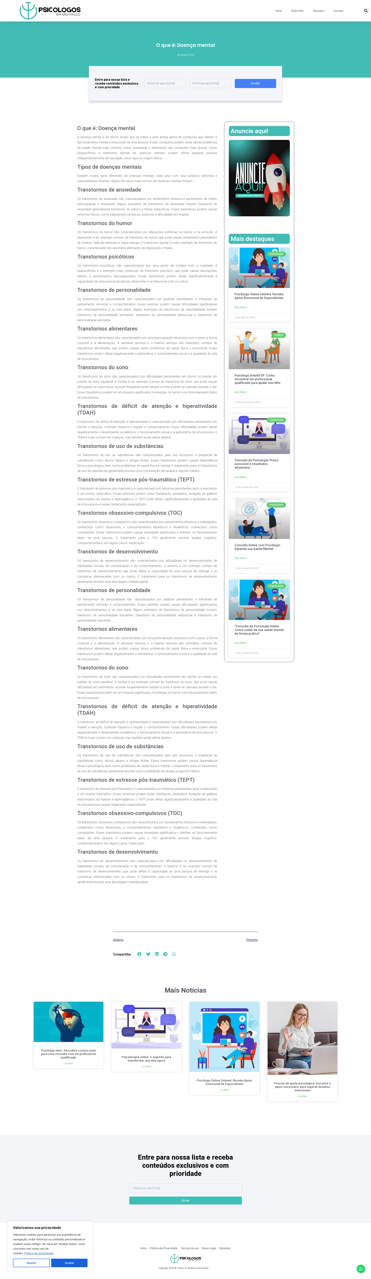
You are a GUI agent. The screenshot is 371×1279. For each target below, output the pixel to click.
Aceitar (69, 1262)
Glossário (318, 10)
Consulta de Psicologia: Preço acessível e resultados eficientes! (256, 463)
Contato (338, 10)
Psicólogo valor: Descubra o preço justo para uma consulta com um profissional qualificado (68, 1054)
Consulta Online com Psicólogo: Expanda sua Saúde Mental (258, 547)
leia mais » (241, 307)
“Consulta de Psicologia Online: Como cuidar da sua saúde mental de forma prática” (259, 629)
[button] (366, 11)
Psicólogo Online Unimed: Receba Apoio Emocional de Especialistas (259, 296)
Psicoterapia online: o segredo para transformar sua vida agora (146, 1058)
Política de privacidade (38, 1253)
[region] (50, 1246)
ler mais (68, 1063)
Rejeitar (31, 1262)
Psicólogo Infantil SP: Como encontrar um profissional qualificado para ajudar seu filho (258, 379)
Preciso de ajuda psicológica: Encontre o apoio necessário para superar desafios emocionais (302, 1087)
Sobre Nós (297, 10)
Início (279, 10)
